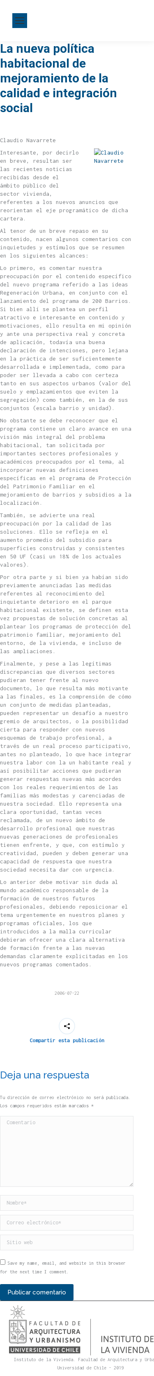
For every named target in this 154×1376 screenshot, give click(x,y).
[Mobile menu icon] (19, 20)
